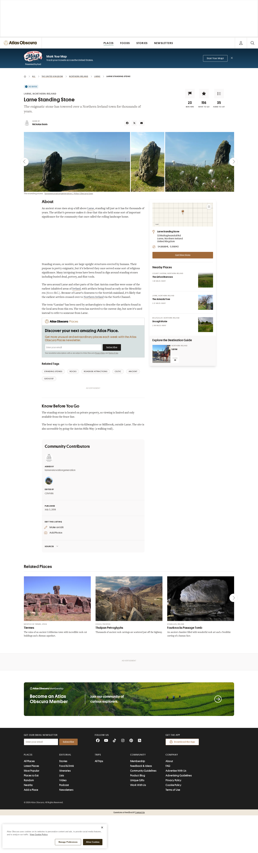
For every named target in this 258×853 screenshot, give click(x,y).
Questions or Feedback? (129, 812)
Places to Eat (31, 775)
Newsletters (66, 790)
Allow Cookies (93, 842)
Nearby (28, 785)
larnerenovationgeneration (60, 470)
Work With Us (138, 785)
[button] (190, 93)
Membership (137, 761)
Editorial (65, 755)
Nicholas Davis (39, 124)
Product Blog (137, 775)
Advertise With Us (176, 771)
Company (172, 755)
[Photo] (205, 280)
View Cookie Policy (39, 834)
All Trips (99, 761)
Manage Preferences (68, 842)
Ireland (76, 289)
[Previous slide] (24, 162)
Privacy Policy (100, 353)
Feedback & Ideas (141, 766)
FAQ (168, 766)
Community (138, 755)
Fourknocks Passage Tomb (184, 627)
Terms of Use (113, 353)
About (169, 761)
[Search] (252, 43)
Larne (90, 208)
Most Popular (31, 771)
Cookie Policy (173, 785)
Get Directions (182, 255)
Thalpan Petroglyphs (109, 627)
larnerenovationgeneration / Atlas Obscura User (69, 193)
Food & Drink (66, 766)
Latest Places (31, 766)
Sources (49, 546)
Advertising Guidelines (179, 775)
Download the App (184, 742)
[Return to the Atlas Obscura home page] (21, 43)
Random (29, 780)
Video (63, 780)
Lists (61, 775)
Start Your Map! (215, 58)
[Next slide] (233, 162)
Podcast (64, 785)
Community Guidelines (143, 771)
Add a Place (31, 790)
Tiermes (29, 627)
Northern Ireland (94, 297)
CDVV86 (49, 493)
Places (28, 755)
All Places (29, 761)
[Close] (102, 827)
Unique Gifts (137, 780)
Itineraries (65, 771)
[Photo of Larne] (161, 354)
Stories (63, 761)
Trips (98, 755)
